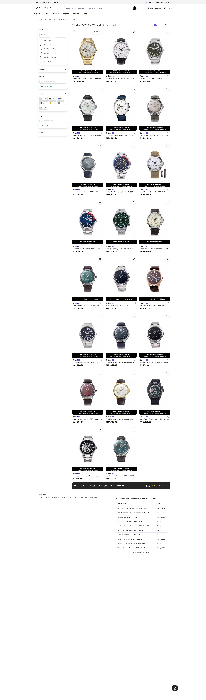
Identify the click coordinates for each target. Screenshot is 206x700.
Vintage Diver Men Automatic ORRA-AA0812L (131, 548)
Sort (165, 25)
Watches (65, 19)
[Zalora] (43, 8)
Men (46, 14)
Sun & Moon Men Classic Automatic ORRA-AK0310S (133, 513)
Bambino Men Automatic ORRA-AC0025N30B (131, 530)
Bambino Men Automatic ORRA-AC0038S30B (131, 521)
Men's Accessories (54, 19)
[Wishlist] (165, 8)
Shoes (47, 497)
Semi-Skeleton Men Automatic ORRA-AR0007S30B (133, 508)
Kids (85, 14)
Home (38, 19)
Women (37, 14)
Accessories (55, 497)
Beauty (76, 14)
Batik (75, 497)
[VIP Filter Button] (155, 24)
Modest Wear (93, 497)
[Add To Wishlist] (101, 76)
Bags (63, 497)
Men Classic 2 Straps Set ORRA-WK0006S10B (131, 543)
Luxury (55, 14)
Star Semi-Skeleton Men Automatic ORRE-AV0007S (133, 526)
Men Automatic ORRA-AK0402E (127, 517)
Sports (66, 14)
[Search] (134, 8)
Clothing (40, 497)
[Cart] (170, 8)
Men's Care (83, 497)
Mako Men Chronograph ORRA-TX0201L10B (130, 539)
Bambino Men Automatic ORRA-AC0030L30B (131, 534)
